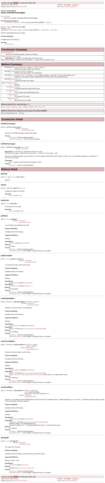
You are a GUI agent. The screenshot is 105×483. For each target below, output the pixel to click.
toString (31, 106)
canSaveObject (14, 75)
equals (12, 79)
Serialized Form (9, 44)
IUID (8, 94)
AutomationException (25, 222)
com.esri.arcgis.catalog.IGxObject (34, 328)
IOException (24, 128)
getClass (14, 106)
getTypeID (13, 95)
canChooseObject (15, 67)
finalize (8, 106)
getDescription (14, 87)
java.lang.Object (5, 16)
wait (36, 106)
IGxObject (24, 67)
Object (9, 28)
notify (19, 106)
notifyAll (25, 106)
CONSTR (18, 6)
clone (2, 106)
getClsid (12, 83)
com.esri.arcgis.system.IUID (26, 468)
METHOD (24, 6)
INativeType (17, 22)
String (36, 75)
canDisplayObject (15, 71)
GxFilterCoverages (6, 52)
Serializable (48, 22)
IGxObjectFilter (9, 22)
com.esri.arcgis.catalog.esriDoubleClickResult (29, 374)
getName (13, 91)
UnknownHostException (28, 130)
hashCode (13, 98)
